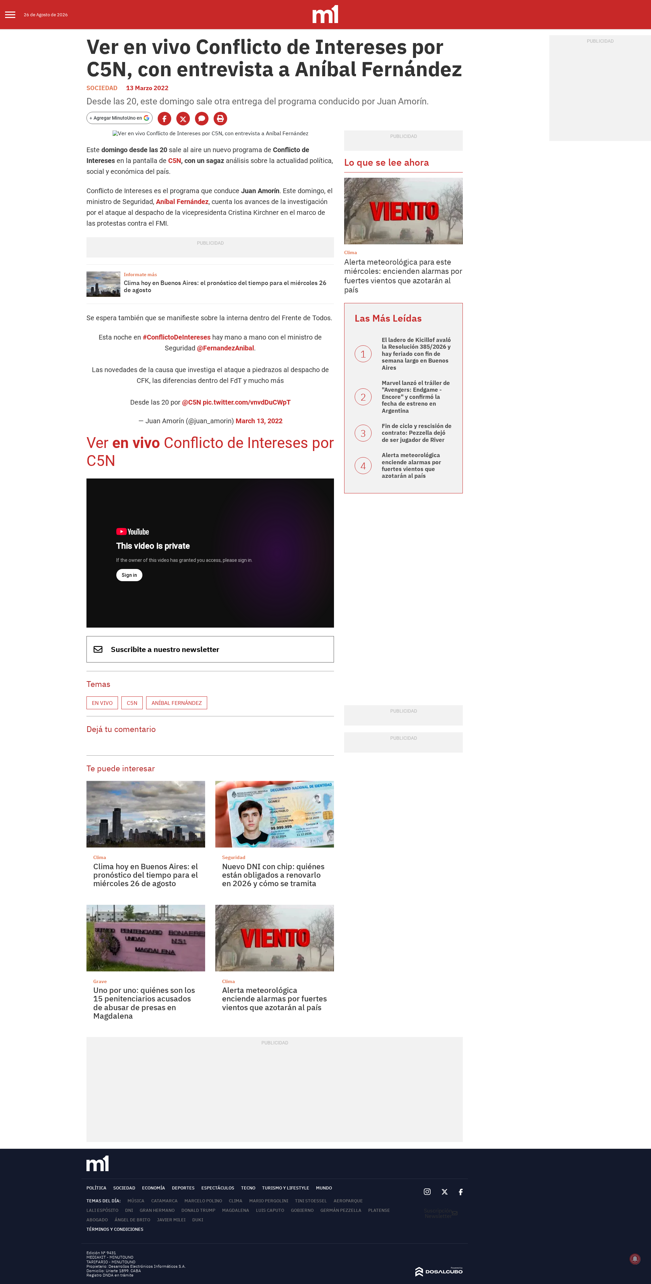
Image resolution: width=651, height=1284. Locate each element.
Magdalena (235, 1210)
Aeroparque (348, 1201)
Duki (197, 1220)
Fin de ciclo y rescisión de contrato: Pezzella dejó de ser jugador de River (417, 433)
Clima (99, 857)
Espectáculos (217, 1188)
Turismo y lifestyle (285, 1188)
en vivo (136, 443)
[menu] (14, 14)
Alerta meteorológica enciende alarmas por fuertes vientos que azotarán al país (274, 998)
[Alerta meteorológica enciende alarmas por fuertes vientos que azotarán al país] (274, 938)
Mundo (324, 1188)
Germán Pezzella (340, 1210)
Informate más (140, 274)
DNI (129, 1210)
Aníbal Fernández (182, 202)
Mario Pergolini (268, 1201)
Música (135, 1201)
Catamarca (164, 1201)
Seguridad (233, 857)
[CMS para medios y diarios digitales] (439, 1274)
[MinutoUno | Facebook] (458, 1192)
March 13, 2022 (259, 421)
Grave (100, 981)
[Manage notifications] (635, 1259)
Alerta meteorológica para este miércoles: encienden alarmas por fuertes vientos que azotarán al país (403, 276)
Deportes (183, 1188)
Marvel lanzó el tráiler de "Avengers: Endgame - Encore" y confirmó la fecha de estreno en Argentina (416, 396)
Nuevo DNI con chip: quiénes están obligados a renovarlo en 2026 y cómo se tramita (273, 875)
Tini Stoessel (311, 1201)
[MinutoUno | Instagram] (427, 1192)
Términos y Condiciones (114, 1229)
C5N (174, 161)
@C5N (191, 402)
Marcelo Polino (203, 1201)
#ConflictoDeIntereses (177, 337)
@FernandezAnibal (225, 348)
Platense (379, 1210)
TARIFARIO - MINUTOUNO (111, 1261)
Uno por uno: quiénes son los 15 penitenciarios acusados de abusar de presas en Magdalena (144, 1003)
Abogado (97, 1220)
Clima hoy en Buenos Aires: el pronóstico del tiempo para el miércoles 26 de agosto (225, 286)
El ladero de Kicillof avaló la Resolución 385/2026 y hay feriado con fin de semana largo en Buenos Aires (416, 353)
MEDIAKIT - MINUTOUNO (109, 1257)
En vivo (102, 702)
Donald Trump (198, 1210)
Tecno (248, 1188)
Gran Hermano (157, 1210)
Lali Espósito (102, 1210)
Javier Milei (171, 1220)
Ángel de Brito (132, 1220)
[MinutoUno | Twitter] (445, 1192)
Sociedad (102, 88)
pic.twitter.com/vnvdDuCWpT (247, 402)
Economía (153, 1188)
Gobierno (302, 1210)
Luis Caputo (270, 1210)
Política (96, 1188)
